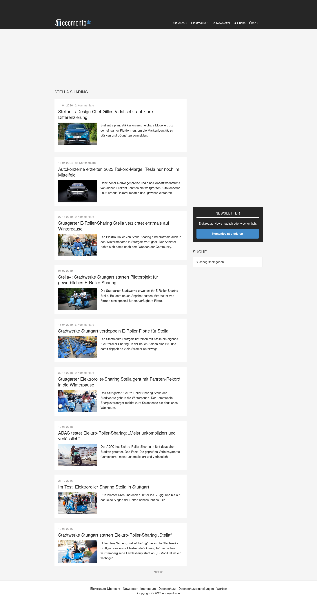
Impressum (148, 588)
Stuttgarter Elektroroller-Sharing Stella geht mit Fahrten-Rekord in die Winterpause (119, 381)
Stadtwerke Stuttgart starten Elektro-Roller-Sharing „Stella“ (115, 534)
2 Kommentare (84, 105)
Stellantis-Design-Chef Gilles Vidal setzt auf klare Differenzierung (105, 114)
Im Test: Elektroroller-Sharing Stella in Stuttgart (103, 486)
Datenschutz (167, 588)
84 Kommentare (85, 163)
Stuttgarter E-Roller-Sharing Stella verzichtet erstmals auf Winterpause (113, 225)
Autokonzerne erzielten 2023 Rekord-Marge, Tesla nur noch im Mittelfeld (118, 172)
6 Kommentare (84, 324)
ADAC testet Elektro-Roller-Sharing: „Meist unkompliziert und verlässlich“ (117, 435)
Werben (221, 588)
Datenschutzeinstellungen (196, 588)
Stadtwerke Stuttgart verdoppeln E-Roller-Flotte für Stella (113, 330)
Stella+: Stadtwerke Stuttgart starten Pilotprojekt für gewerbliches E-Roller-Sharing (108, 279)
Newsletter (130, 588)
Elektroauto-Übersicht (105, 588)
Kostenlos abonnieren (227, 233)
